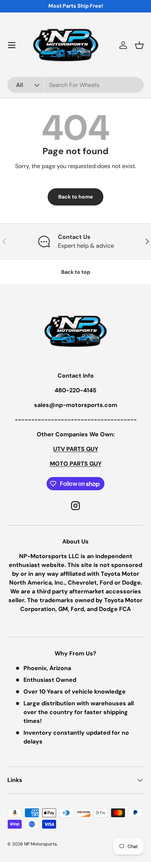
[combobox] (75, 85)
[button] (139, 45)
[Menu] (12, 45)
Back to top (75, 272)
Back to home (75, 196)
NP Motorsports (40, 844)
